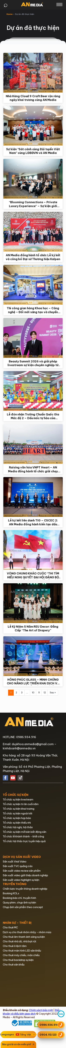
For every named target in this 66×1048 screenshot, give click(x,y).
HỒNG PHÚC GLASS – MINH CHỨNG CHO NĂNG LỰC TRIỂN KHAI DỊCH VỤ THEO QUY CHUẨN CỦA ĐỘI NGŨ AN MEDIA (33, 681)
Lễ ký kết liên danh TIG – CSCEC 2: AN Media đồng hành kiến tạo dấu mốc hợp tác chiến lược (33, 522)
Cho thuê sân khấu (13, 964)
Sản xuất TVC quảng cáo (18, 866)
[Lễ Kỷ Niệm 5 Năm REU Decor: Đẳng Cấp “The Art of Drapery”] (33, 603)
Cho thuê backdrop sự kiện (18, 960)
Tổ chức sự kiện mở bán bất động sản (24, 831)
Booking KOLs (11, 893)
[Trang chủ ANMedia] (32, 4)
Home (9, 14)
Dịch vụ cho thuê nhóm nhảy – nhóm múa (27, 932)
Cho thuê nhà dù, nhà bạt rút (19, 941)
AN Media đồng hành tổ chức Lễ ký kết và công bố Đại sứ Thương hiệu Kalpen (33, 257)
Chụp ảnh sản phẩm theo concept (23, 907)
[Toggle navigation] (59, 4)
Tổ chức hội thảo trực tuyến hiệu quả (24, 841)
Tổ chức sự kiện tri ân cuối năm (21, 804)
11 (39, 692)
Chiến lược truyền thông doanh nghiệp (25, 888)
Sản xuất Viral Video (14, 861)
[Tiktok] (20, 777)
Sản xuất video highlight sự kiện (21, 880)
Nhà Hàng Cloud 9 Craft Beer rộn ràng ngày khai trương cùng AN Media (33, 98)
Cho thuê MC (10, 927)
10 (33, 692)
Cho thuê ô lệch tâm (15, 946)
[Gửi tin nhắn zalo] (61, 1016)
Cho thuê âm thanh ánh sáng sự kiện (24, 936)
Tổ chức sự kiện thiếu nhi (17, 822)
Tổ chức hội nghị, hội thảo (18, 827)
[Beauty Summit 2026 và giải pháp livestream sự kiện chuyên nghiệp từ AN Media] (33, 338)
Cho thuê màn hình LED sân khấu (22, 950)
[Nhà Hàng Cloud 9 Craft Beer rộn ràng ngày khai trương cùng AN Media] (33, 73)
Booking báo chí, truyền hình (19, 898)
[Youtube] (12, 777)
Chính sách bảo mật (41, 1010)
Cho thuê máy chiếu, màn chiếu (21, 955)
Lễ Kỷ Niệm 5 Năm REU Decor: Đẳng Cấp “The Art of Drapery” (33, 628)
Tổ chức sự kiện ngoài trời (17, 813)
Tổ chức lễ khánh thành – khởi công (23, 836)
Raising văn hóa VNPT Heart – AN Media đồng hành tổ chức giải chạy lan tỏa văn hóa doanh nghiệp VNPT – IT (33, 469)
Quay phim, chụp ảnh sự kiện (19, 902)
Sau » (53, 692)
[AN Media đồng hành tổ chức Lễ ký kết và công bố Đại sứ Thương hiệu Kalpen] (33, 232)
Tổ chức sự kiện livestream (18, 799)
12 (44, 692)
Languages (7, 1034)
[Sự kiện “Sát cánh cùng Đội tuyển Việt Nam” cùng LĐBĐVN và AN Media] (33, 126)
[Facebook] (5, 777)
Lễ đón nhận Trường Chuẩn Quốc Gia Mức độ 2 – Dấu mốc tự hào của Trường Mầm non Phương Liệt (33, 416)
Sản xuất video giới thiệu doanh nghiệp (25, 875)
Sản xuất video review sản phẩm (22, 870)
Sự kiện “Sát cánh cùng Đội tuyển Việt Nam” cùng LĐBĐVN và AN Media (33, 151)
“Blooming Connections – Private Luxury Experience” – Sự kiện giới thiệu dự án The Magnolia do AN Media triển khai (33, 204)
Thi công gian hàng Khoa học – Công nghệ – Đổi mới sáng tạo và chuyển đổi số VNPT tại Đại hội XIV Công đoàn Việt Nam (33, 310)
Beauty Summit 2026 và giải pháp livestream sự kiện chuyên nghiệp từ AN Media (33, 363)
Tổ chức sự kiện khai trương (18, 808)
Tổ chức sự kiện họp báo (17, 818)
